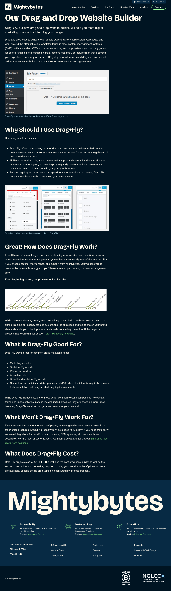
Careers (96, 550)
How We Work (127, 7)
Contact (159, 7)
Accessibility (141, 2)
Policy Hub (97, 555)
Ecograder (138, 545)
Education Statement (142, 534)
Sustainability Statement (92, 534)
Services (95, 7)
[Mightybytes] (24, 7)
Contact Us (98, 545)
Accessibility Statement (37, 534)
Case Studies (78, 7)
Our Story (110, 7)
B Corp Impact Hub (59, 545)
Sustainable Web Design (145, 550)
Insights (144, 7)
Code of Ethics (57, 550)
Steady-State (57, 555)
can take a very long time (60, 333)
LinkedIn (138, 555)
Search (159, 2)
